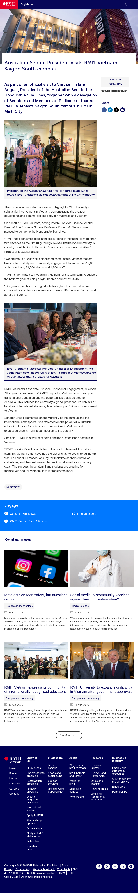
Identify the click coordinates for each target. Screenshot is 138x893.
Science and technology (19, 605)
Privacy (8, 869)
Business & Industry (119, 759)
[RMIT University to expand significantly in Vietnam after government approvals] (102, 660)
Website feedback (44, 869)
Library (13, 778)
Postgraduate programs (35, 782)
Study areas (34, 767)
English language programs (32, 799)
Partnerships (119, 791)
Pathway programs (32, 790)
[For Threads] (107, 866)
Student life (55, 757)
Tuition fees (34, 841)
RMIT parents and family (77, 774)
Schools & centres (75, 790)
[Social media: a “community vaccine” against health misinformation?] (102, 568)
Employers (118, 786)
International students (34, 809)
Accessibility (22, 869)
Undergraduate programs (36, 774)
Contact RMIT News (23, 513)
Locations (15, 783)
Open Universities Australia (37, 876)
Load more (69, 735)
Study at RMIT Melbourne (35, 835)
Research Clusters (96, 766)
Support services (53, 782)
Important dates (32, 847)
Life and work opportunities (56, 790)
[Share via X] (116, 109)
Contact (14, 793)
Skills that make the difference (121, 780)
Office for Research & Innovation (98, 796)
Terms (65, 865)
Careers (14, 788)
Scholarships (34, 828)
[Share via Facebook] (104, 109)
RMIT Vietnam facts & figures (28, 521)
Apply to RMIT (35, 815)
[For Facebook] (99, 866)
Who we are (76, 796)
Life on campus (52, 766)
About (73, 757)
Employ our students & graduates (119, 770)
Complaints (63, 869)
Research (97, 757)
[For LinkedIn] (123, 866)
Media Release (80, 605)
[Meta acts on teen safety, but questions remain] (36, 568)
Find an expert (86, 513)
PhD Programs (99, 788)
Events (13, 773)
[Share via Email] (122, 109)
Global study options (34, 822)
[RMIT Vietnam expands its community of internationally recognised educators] (36, 660)
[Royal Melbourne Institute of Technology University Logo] (9, 4)
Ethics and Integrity (97, 782)
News (12, 768)
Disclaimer (53, 865)
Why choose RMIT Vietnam (77, 766)
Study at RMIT (32, 759)
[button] (27, 4)
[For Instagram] (115, 866)
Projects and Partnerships (98, 774)
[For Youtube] (131, 866)
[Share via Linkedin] (110, 109)
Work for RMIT (74, 782)
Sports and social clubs (55, 774)
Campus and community (19, 698)
